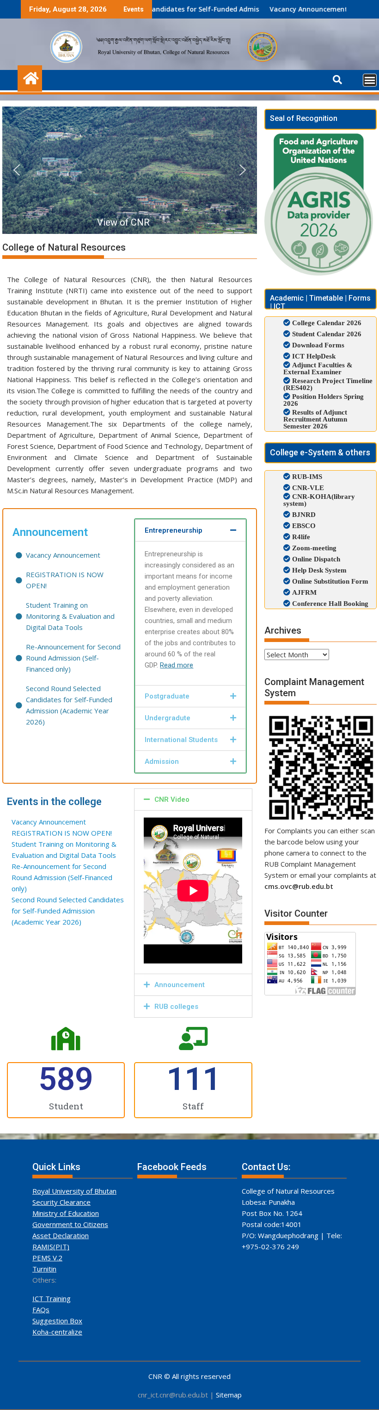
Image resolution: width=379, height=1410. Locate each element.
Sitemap (229, 1394)
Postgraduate (167, 696)
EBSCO (303, 525)
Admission (162, 761)
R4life (300, 536)
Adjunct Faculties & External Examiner (318, 368)
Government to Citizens (70, 1224)
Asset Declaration (60, 1235)
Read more (176, 665)
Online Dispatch (315, 558)
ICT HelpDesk (314, 355)
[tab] (190, 530)
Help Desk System (318, 570)
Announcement (179, 985)
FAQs (40, 1309)
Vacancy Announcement (265, 9)
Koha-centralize (57, 1331)
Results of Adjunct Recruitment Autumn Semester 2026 (315, 419)
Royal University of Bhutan (74, 1191)
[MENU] (370, 80)
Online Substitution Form (329, 581)
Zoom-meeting (313, 547)
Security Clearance (61, 1202)
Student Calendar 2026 (326, 333)
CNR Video (172, 799)
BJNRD (303, 514)
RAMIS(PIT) (50, 1246)
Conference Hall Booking (329, 603)
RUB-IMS (306, 476)
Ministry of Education (65, 1213)
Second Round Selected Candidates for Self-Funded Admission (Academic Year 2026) (162, 9)
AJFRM (303, 592)
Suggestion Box (57, 1320)
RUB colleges (176, 1006)
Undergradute (167, 718)
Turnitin (44, 1268)
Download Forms (318, 344)
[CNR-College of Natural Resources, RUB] (30, 77)
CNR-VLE (307, 487)
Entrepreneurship (173, 530)
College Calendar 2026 (326, 322)
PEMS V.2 (47, 1257)
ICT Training (51, 1298)
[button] (16, 170)
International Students (181, 740)
